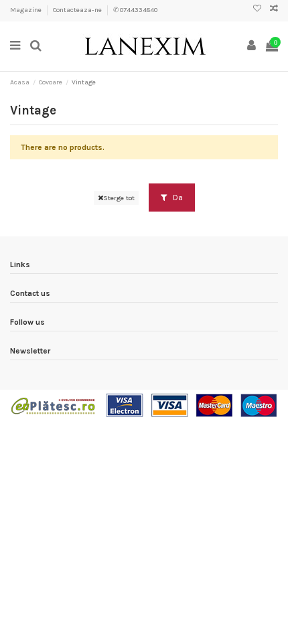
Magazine (26, 10)
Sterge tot (119, 197)
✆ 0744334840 (135, 10)
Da (177, 197)
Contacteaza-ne (78, 10)
